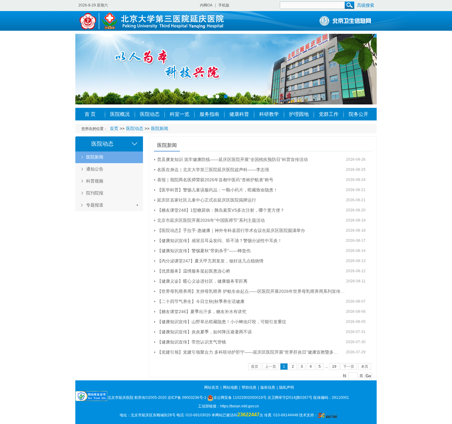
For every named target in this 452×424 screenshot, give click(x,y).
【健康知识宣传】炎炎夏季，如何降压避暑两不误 (204, 331)
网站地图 (230, 387)
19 (334, 366)
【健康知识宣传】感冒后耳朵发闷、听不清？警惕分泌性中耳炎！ (219, 240)
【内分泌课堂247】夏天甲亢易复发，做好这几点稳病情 (210, 260)
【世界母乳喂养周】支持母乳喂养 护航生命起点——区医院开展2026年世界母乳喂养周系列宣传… (251, 291)
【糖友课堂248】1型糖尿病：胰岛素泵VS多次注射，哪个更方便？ (220, 210)
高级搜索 (365, 5)
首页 (114, 128)
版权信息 (267, 387)
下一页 (348, 366)
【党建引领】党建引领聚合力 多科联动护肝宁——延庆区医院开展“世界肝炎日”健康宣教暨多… (247, 352)
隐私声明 (286, 387)
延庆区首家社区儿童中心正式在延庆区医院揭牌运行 (206, 200)
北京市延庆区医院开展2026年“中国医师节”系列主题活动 (211, 220)
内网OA (206, 5)
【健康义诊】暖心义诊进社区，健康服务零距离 (202, 281)
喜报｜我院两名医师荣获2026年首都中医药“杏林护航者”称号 (215, 179)
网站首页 (211, 387)
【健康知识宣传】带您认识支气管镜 (191, 342)
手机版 (223, 5)
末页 (364, 366)
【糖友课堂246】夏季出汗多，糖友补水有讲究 (201, 311)
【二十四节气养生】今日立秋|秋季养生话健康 (200, 301)
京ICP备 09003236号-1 (187, 397)
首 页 (90, 114)
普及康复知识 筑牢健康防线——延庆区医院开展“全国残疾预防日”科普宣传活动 (232, 159)
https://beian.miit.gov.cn (239, 406)
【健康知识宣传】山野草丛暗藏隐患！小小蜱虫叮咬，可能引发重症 (221, 321)
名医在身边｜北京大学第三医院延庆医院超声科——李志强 (213, 169)
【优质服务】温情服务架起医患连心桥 (193, 271)
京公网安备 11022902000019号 (240, 397)
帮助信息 (249, 387)
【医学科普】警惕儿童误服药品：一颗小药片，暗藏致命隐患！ (217, 189)
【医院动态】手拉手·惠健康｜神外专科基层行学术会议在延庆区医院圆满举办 (231, 230)
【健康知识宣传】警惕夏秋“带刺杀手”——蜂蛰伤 (204, 250)
